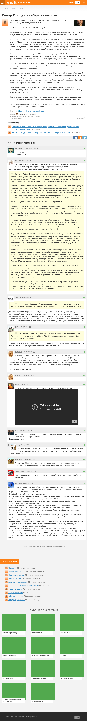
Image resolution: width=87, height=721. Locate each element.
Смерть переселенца (10, 633)
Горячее (13, 8)
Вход (84, 2)
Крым (38, 116)
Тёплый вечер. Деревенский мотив (23, 585)
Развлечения (24, 2)
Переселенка (65, 633)
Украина (27, 116)
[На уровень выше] (9, 445)
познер (19, 116)
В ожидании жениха (39, 678)
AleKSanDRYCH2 (20, 148)
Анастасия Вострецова (17, 582)
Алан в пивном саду (16, 571)
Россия (33, 116)
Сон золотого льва (16, 575)
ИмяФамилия (19, 471)
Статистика (21, 717)
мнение (14, 116)
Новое (21, 8)
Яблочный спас (14, 578)
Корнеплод (18, 459)
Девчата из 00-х (37, 701)
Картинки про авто (67, 678)
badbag (17, 384)
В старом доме (8, 678)
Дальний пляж (37, 633)
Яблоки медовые (15, 596)
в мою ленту (71, 2)
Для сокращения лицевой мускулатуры (12, 700)
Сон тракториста (15, 589)
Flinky (16, 297)
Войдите (27, 546)
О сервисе (13, 717)
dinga (16, 160)
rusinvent (18, 483)
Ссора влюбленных (9, 655)
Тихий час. (64, 655)
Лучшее (5, 8)
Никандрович (23, 114)
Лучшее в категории (44, 609)
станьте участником (40, 546)
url (37, 148)
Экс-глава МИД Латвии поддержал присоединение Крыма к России (41, 132)
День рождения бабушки (40, 655)
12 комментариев (17, 118)
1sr (18, 445)
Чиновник (12, 568)
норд (16, 327)
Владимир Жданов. (16, 599)
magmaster (18, 352)
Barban (17, 430)
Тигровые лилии (15, 592)
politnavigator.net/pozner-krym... (32, 111)
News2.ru (6, 717)
